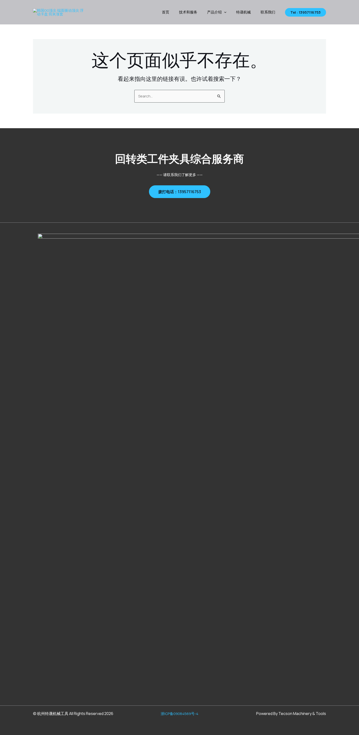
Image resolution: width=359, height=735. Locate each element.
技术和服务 (188, 12)
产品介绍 (214, 12)
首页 (165, 12)
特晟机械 (243, 12)
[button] (224, 12)
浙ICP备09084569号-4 (179, 713)
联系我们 (268, 12)
